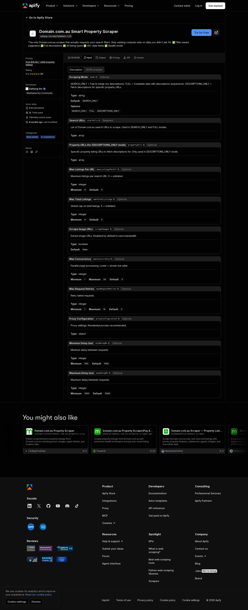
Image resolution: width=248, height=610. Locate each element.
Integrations (109, 500)
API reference (157, 508)
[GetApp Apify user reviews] (31, 548)
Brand (198, 578)
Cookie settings (191, 600)
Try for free (201, 32)
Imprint (105, 600)
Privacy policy (145, 600)
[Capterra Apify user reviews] (64, 548)
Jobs (205, 571)
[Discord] (67, 506)
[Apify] (31, 5)
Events (199, 556)
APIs (151, 541)
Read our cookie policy (38, 594)
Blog (197, 563)
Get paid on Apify (159, 515)
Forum (105, 556)
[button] (96, 77)
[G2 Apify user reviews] (32, 559)
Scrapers (154, 581)
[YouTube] (58, 506)
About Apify (202, 541)
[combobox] (216, 32)
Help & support (111, 541)
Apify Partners (203, 500)
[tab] (73, 57)
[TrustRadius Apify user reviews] (47, 559)
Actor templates (158, 500)
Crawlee (107, 523)
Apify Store (108, 493)
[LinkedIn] (29, 506)
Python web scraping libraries (161, 572)
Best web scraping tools (160, 561)
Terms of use (123, 600)
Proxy (105, 508)
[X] (39, 506)
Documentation (158, 493)
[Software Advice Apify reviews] (45, 548)
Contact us (201, 548)
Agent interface (111, 563)
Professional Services (208, 493)
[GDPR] (31, 527)
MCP (105, 515)
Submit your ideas (112, 548)
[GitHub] (48, 506)
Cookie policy (167, 600)
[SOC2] (43, 527)
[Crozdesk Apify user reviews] (62, 559)
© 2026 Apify (213, 600)
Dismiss (36, 601)
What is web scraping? (156, 550)
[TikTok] (76, 506)
